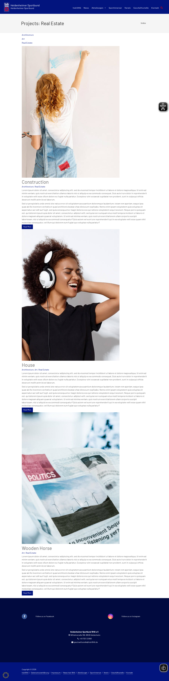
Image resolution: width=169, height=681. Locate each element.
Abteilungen (97, 8)
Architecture (28, 35)
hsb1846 (77, 8)
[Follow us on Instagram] (110, 616)
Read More (27, 227)
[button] (161, 7)
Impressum (56, 673)
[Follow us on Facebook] (24, 616)
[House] (70, 294)
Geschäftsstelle (141, 8)
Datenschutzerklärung (40, 673)
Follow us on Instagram (131, 616)
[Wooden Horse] (70, 478)
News (86, 8)
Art (23, 39)
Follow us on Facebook (45, 616)
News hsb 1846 (69, 673)
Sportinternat (115, 8)
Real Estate (27, 42)
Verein (128, 8)
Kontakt (155, 8)
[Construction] (70, 111)
